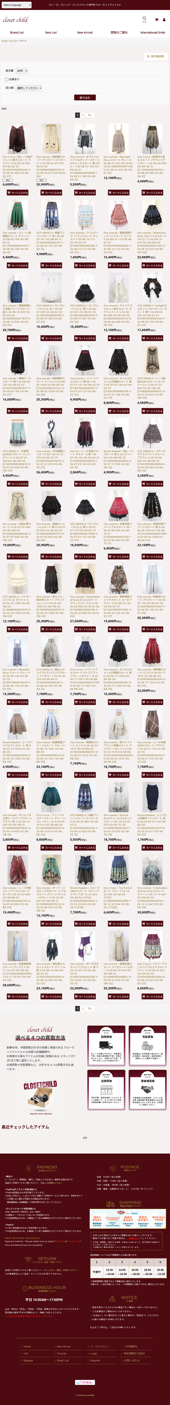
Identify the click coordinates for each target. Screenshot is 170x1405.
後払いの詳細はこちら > (51, 1183)
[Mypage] (164, 19)
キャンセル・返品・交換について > (60, 1270)
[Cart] (156, 19)
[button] (144, 19)
